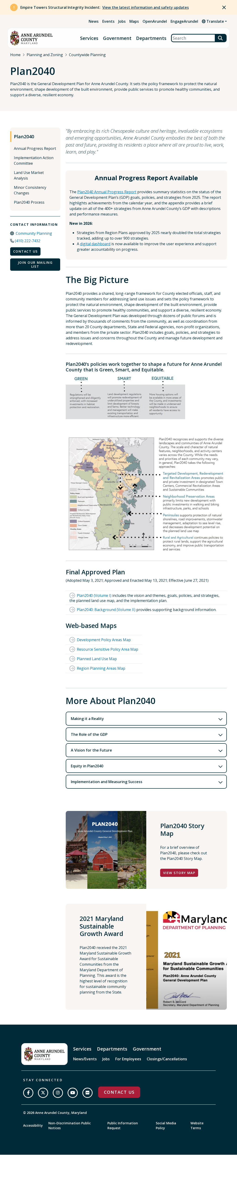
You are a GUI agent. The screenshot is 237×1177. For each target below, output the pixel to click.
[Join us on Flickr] (87, 1093)
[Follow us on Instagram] (58, 1093)
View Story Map (179, 873)
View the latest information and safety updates (145, 7)
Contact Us (25, 251)
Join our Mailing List (35, 264)
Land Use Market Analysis (29, 175)
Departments (151, 38)
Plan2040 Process (29, 202)
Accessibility (33, 1125)
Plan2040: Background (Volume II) (106, 609)
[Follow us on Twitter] (43, 1093)
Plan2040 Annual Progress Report (106, 191)
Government (117, 38)
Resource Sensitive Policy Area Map (107, 649)
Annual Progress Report (35, 148)
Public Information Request (122, 1125)
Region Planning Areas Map (101, 668)
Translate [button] (215, 21)
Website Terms (196, 1125)
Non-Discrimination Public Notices (69, 1125)
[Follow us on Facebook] (28, 1093)
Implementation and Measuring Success (106, 781)
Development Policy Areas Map (104, 639)
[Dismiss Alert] (224, 7)
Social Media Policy (166, 1125)
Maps (134, 21)
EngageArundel (184, 21)
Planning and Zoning (45, 54)
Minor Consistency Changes (30, 190)
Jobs (122, 21)
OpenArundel (155, 21)
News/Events (85, 1058)
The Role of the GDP (89, 734)
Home (15, 54)
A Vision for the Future (91, 750)
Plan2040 (24, 136)
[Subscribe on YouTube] (73, 1093)
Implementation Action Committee (33, 160)
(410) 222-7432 (27, 240)
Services (89, 38)
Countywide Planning (87, 54)
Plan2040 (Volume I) (94, 595)
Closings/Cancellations (167, 1058)
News (94, 21)
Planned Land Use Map (97, 658)
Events (108, 21)
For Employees (128, 1058)
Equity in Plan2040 (87, 766)
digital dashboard (95, 243)
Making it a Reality (87, 718)
